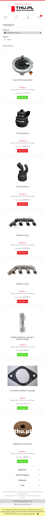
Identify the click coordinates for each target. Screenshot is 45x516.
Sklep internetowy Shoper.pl (22, 504)
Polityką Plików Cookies (8, 511)
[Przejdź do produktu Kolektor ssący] (22, 223)
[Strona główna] (22, 8)
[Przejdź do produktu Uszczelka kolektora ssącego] (22, 376)
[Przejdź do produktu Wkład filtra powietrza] (22, 429)
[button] (5, 17)
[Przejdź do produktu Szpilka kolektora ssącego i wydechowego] (22, 322)
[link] (22, 33)
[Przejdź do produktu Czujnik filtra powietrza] (22, 65)
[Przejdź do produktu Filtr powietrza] (22, 118)
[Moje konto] (28, 17)
